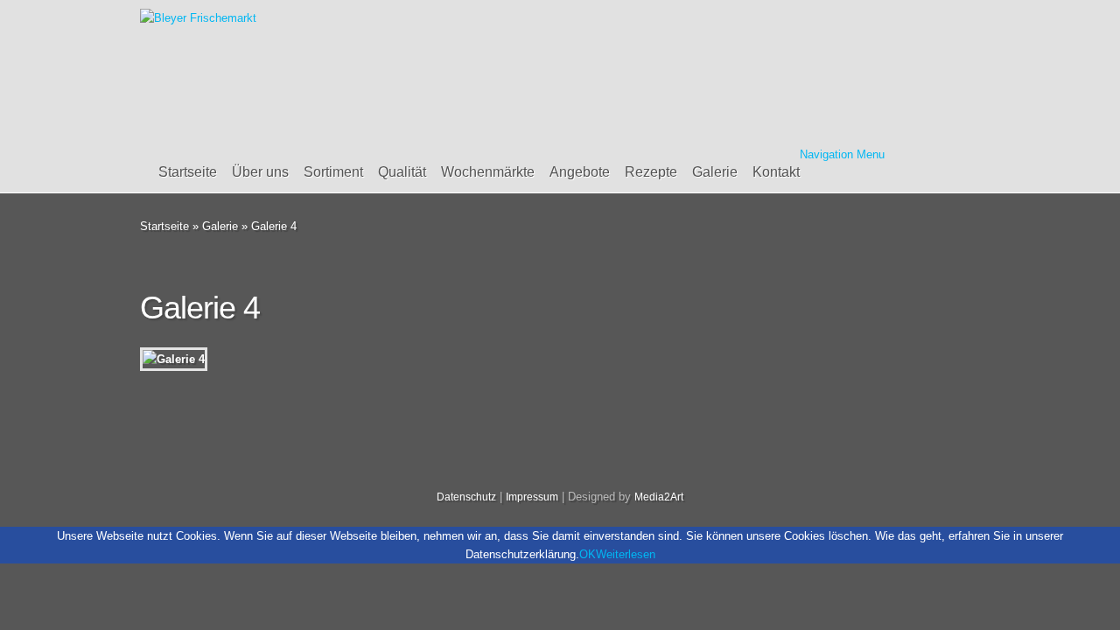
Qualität (402, 171)
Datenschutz (466, 497)
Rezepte (651, 171)
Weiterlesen (625, 554)
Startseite (187, 171)
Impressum (532, 497)
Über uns (260, 171)
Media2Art (658, 497)
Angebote (580, 171)
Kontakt (776, 171)
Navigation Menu (842, 154)
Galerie (715, 171)
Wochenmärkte (488, 171)
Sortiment (333, 171)
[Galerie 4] (174, 359)
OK (587, 554)
